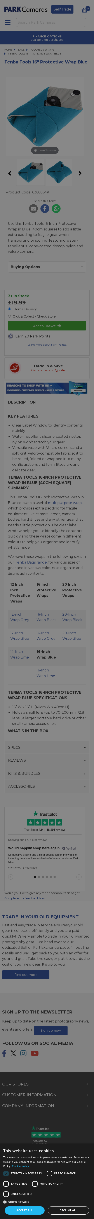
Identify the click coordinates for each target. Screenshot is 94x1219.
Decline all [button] (68, 1210)
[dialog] (47, 1181)
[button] (47, 1202)
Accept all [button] (24, 1210)
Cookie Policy (20, 1166)
